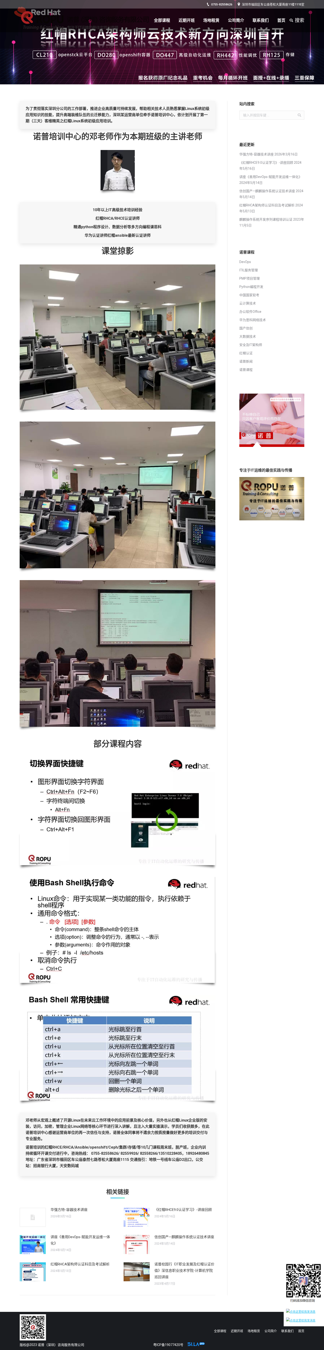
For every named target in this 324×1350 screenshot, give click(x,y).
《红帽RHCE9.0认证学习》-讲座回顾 (183, 1210)
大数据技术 (247, 336)
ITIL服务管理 (248, 270)
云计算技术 (247, 303)
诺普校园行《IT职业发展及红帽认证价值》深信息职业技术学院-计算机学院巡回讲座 (184, 1270)
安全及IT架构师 (250, 345)
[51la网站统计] (196, 1345)
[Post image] (33, 1217)
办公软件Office (250, 312)
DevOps (245, 262)
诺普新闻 (246, 361)
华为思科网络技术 (252, 320)
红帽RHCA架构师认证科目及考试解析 (80, 1264)
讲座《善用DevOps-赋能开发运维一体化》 (80, 1240)
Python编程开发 (251, 287)
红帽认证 (246, 353)
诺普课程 (246, 370)
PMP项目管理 (249, 278)
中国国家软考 (249, 295)
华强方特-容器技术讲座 (69, 1210)
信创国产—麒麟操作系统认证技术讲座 (184, 1237)
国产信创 (246, 328)
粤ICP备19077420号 (168, 1345)
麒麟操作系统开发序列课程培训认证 (265, 219)
